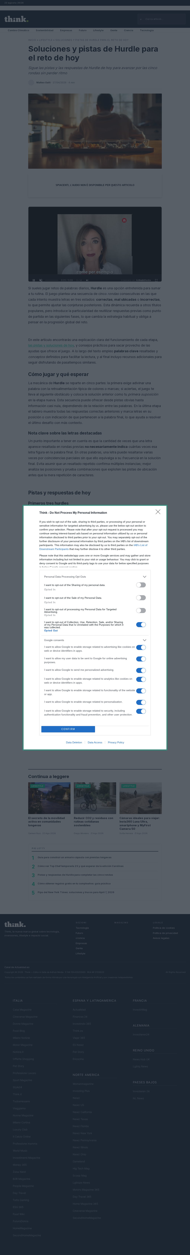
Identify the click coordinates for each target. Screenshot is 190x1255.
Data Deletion (74, 742)
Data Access (95, 742)
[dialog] (95, 627)
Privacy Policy (116, 742)
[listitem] (95, 577)
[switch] (141, 584)
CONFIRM (68, 729)
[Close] (159, 513)
